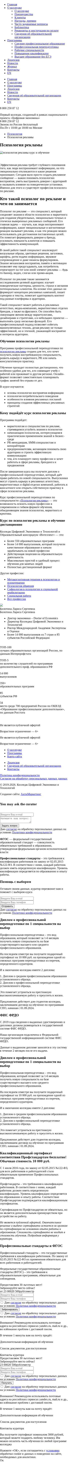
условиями (52, 1450)
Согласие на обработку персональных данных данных (33, 778)
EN (9, 73)
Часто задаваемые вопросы (31, 24)
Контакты (13, 69)
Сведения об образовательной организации (34, 95)
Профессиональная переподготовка (37, 46)
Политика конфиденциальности (20, 775)
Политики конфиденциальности (32, 832)
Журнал (12, 66)
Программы (14, 40)
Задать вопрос (9, 825)
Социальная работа (19, 595)
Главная (12, 4)
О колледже (14, 7)
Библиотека (22, 27)
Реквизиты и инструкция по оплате (37, 30)
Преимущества (24, 14)
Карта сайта (14, 756)
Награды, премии (25, 20)
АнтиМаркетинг (31, 794)
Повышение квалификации (32, 53)
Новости (12, 63)
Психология (14, 133)
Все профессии (16, 599)
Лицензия (13, 59)
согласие (11, 829)
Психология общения (20, 585)
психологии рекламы (13, 351)
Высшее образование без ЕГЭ (33, 56)
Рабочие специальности (29, 50)
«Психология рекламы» (34, 500)
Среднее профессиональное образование (40, 43)
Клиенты (20, 17)
